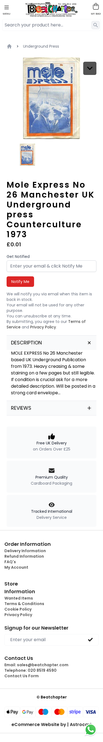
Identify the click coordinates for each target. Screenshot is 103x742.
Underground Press (41, 46)
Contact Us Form (21, 676)
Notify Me (20, 281)
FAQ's (10, 562)
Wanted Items (18, 598)
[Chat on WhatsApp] (91, 729)
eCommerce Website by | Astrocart (52, 724)
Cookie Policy (18, 609)
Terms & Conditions (24, 603)
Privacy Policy (43, 327)
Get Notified (18, 256)
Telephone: (30, 670)
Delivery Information (25, 551)
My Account (16, 567)
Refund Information (24, 556)
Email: (36, 665)
